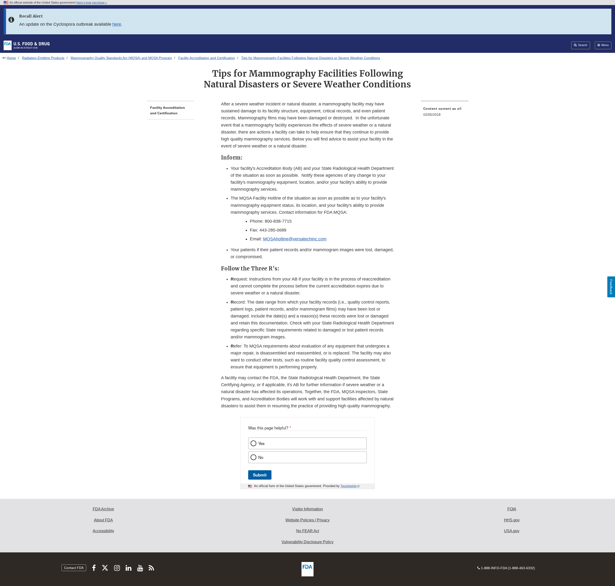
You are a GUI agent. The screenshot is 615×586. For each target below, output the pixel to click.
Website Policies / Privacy (307, 520)
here (116, 24)
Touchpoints (349, 486)
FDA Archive (103, 509)
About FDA (103, 520)
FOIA (511, 509)
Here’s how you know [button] (90, 2)
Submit (260, 475)
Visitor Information (307, 509)
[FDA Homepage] (26, 45)
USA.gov (511, 531)
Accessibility (103, 531)
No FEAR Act (307, 531)
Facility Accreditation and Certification (206, 58)
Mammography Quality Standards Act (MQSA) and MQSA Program (121, 58)
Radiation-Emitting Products (43, 58)
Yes (261, 443)
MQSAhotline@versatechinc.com (294, 239)
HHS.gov (512, 520)
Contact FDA (74, 568)
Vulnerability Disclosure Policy (307, 542)
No (260, 457)
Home (11, 58)
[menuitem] (444, 113)
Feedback (611, 286)
